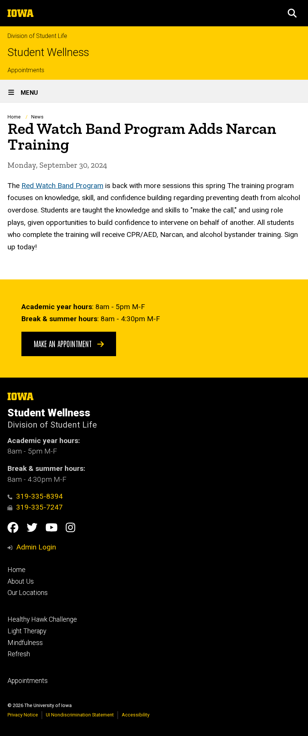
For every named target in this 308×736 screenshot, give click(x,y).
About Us (21, 581)
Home (14, 117)
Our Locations (28, 592)
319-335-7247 (39, 507)
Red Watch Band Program (62, 185)
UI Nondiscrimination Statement (80, 715)
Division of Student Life (37, 35)
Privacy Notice (23, 715)
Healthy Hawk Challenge (42, 619)
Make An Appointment (64, 343)
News (37, 117)
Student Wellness (48, 52)
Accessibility (135, 715)
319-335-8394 (39, 496)
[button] (292, 13)
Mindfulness (25, 642)
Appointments (26, 70)
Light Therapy (27, 631)
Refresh (19, 654)
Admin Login (36, 547)
